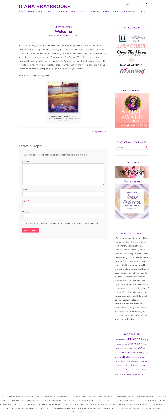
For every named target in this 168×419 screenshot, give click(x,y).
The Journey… (98, 131)
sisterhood (118, 366)
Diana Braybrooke (44, 6)
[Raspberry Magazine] (132, 178)
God (140, 348)
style (125, 370)
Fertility (130, 348)
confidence (125, 344)
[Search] (146, 147)
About (49, 12)
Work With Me (66, 12)
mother (117, 361)
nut (121, 361)
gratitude (118, 353)
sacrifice (129, 361)
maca (130, 357)
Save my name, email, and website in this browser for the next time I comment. (62, 223)
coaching (145, 340)
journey (146, 353)
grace (144, 348)
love (126, 356)
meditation (136, 357)
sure (129, 370)
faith (126, 348)
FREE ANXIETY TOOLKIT (98, 12)
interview (138, 352)
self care (139, 361)
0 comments (65, 35)
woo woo (140, 374)
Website (26, 212)
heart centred (127, 352)
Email (25, 201)
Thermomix (121, 374)
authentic (118, 340)
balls (122, 340)
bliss (126, 340)
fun (135, 348)
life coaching (119, 357)
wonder (135, 374)
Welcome (63, 31)
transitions (129, 374)
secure (134, 361)
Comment (26, 161)
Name (25, 189)
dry (120, 348)
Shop (115, 12)
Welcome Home (35, 12)
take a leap (134, 370)
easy (123, 348)
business (135, 339)
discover (145, 344)
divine (117, 348)
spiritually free (119, 370)
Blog (81, 12)
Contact (143, 12)
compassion (118, 344)
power (124, 361)
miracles (142, 357)
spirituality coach (139, 366)
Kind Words (129, 12)
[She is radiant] (132, 182)
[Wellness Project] (132, 218)
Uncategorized (63, 27)
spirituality (128, 365)
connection (135, 343)
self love (144, 361)
